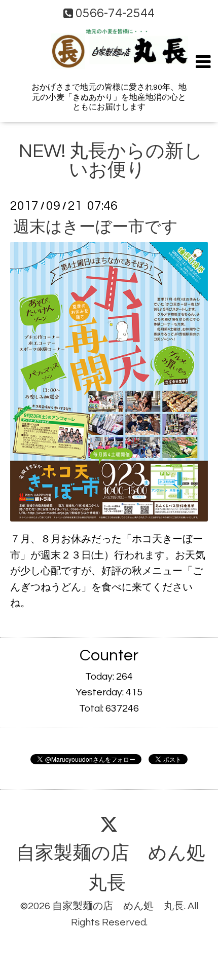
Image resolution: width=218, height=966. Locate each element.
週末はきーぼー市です (95, 226)
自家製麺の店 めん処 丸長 (118, 906)
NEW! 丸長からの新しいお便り (111, 161)
